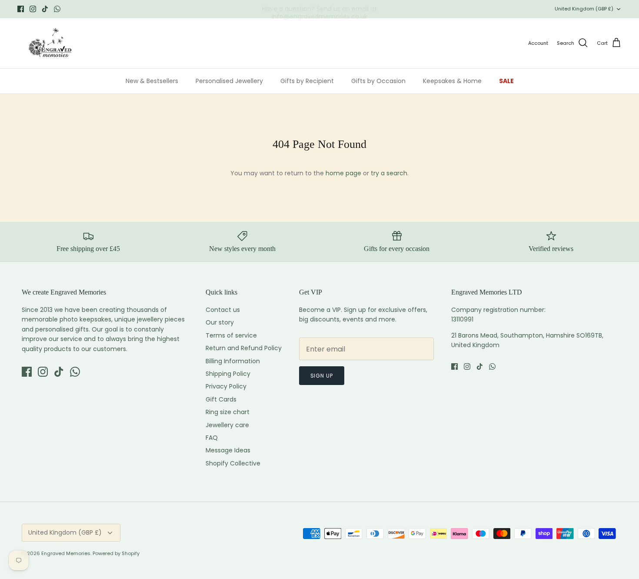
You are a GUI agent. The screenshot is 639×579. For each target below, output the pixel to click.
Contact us (223, 309)
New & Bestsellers (152, 81)
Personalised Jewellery (229, 81)
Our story (220, 322)
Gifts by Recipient (307, 81)
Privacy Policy (226, 386)
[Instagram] (33, 9)
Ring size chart (228, 412)
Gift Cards (221, 399)
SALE (506, 81)
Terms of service (231, 335)
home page (343, 173)
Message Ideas (228, 450)
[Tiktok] (45, 9)
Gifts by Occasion (378, 81)
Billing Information (233, 361)
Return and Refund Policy (244, 348)
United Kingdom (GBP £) (584, 8)
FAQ (212, 437)
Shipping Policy (228, 373)
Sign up (321, 375)
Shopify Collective (233, 463)
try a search (389, 173)
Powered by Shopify (116, 553)
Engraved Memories (65, 553)
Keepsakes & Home (452, 81)
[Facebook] (20, 9)
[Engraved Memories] (50, 43)
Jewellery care (227, 425)
